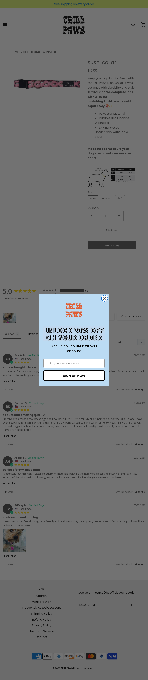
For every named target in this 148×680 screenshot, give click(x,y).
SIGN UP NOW (74, 375)
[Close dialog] (104, 298)
